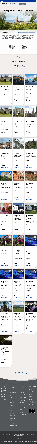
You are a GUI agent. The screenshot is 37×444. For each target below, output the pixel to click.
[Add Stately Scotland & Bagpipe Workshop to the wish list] (10, 173)
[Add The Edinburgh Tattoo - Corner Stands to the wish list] (35, 237)
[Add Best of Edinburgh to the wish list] (22, 76)
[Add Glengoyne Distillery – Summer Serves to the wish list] (35, 205)
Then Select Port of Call (13, 3)
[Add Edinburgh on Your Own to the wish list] (10, 140)
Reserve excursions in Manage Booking (18, 66)
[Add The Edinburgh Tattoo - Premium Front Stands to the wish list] (35, 271)
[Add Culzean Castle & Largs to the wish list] (22, 108)
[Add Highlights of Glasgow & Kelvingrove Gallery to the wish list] (35, 140)
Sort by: (11, 71)
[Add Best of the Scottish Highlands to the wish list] (10, 76)
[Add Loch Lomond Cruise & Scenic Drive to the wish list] (35, 76)
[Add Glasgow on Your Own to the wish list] (35, 108)
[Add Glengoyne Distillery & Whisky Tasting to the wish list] (22, 205)
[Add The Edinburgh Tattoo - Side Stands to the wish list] (10, 271)
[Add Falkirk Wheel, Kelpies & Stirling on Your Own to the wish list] (22, 140)
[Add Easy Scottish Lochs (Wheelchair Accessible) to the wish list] (22, 237)
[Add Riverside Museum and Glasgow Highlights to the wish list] (10, 205)
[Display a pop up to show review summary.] (6, 92)
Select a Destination (4, 3)
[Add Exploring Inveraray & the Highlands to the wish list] (10, 108)
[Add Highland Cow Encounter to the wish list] (35, 173)
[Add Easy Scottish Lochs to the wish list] (10, 237)
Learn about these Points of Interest (17, 50)
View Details (22, 4)
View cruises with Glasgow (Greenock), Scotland (27, 32)
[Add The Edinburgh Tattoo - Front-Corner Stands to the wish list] (22, 271)
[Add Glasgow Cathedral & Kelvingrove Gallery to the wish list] (22, 173)
